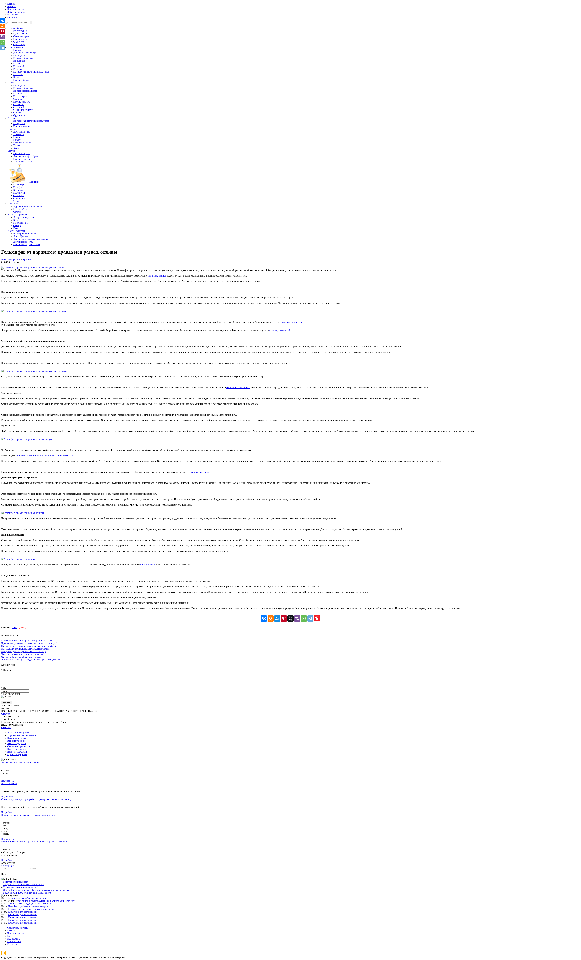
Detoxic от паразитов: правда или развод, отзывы (26, 640)
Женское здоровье (16, 743)
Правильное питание (18, 738)
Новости (11, 6)
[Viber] (297, 618)
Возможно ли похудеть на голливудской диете (27, 892)
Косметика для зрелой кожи (22, 911)
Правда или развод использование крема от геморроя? (29, 643)
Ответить (6, 714)
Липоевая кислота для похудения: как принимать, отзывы (31, 659)
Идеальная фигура (10, 259)
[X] (290, 618)
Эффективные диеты (18, 732)
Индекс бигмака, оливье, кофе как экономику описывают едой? (36, 890)
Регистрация (7, 865)
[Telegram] (310, 618)
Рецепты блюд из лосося (15, 881)
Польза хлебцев (9, 783)
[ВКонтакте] (264, 618)
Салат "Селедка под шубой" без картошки (30, 903)
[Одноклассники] (271, 618)
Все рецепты (13, 14)
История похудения (17, 751)
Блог (9, 936)
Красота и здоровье (17, 754)
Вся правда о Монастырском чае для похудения (25, 648)
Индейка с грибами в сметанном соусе (28, 906)
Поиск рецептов (15, 9)
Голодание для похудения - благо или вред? (23, 651)
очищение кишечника (238, 387)
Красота (27, 259)
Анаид (15, 627)
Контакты (12, 944)
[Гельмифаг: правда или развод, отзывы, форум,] (26, 439)
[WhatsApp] (304, 618)
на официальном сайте (281, 330)
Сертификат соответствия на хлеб (20, 887)
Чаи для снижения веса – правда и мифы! (22, 654)
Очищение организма (18, 746)
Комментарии (14, 941)
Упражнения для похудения (21, 735)
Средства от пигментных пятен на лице (23, 884)
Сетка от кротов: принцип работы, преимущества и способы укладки (37, 799)
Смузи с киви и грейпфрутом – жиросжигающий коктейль (44, 901)
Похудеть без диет (16, 749)
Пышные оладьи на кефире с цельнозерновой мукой (28, 815)
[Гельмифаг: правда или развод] (18, 559)
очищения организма (291, 322)
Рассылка (12, 17)
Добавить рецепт (16, 12)
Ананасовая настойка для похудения (20, 762)
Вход (3, 874)
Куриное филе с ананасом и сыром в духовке (31, 909)
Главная (11, 3)
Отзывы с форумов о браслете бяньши (21, 657)
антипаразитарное (157, 275)
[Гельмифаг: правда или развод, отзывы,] (22, 513)
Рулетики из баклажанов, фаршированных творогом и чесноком (34, 841)
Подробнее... (7, 780)
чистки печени (148, 564)
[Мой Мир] (277, 618)
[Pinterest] (284, 618)
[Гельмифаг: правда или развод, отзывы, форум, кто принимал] (34, 267)
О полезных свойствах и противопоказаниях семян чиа (44, 455)
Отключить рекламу (17, 928)
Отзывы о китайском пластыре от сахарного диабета (28, 646)
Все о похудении (16, 740)
